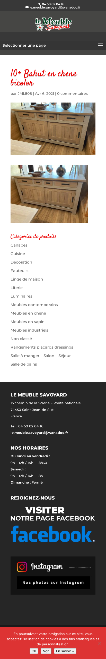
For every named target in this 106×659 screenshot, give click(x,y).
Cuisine (18, 253)
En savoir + (65, 651)
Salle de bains (24, 364)
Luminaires (21, 296)
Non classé (21, 338)
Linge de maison (27, 279)
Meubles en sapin (28, 321)
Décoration (21, 262)
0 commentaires (72, 93)
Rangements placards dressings (42, 347)
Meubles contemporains (34, 304)
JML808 (25, 93)
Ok (34, 651)
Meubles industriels (29, 330)
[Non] (99, 643)
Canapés (19, 245)
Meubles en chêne (28, 313)
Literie (17, 287)
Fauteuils (20, 270)
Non (46, 651)
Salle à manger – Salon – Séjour (41, 355)
